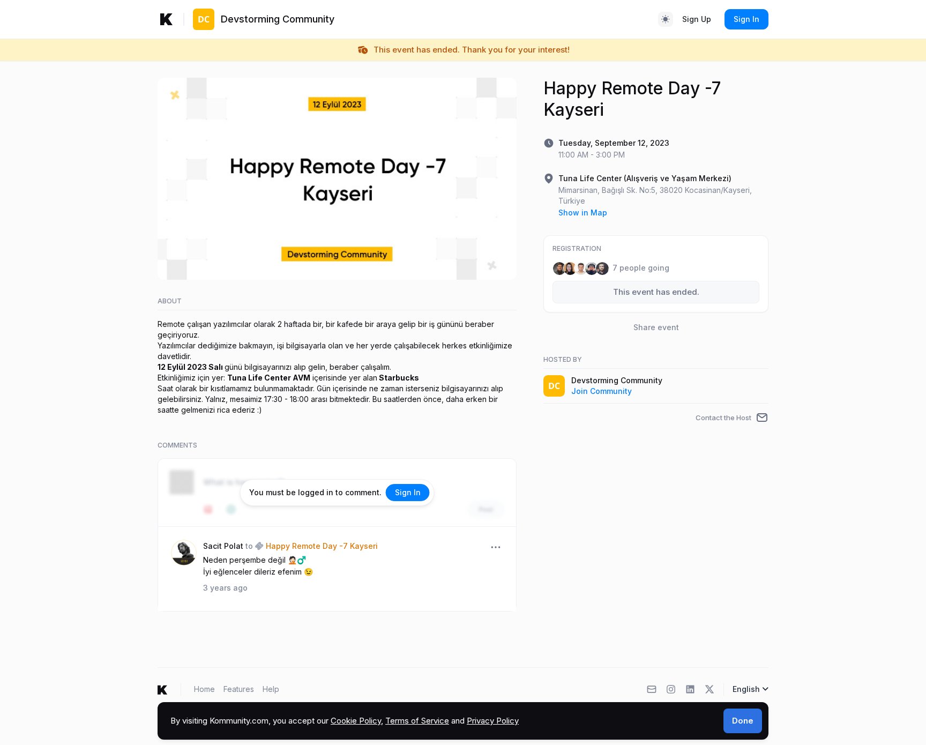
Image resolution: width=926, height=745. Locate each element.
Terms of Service (417, 721)
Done (742, 721)
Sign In (746, 19)
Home (204, 689)
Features (238, 689)
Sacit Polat (223, 545)
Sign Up (696, 19)
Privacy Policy (493, 721)
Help (271, 689)
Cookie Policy (356, 721)
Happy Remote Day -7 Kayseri (322, 545)
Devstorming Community (616, 380)
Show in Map (582, 212)
